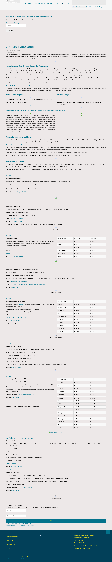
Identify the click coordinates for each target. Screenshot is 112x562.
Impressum (10, 540)
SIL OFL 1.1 (23, 558)
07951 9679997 (15, 490)
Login (8, 548)
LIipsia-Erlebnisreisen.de (16, 218)
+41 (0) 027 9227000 (17, 466)
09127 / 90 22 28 (15, 321)
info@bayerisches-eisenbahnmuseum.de (85, 545)
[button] (56, 35)
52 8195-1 (21, 304)
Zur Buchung (10, 195)
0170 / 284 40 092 (16, 367)
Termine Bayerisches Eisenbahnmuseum (24, 192)
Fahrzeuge (52, 3)
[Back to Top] (108, 532)
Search (10, 30)
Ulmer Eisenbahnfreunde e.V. (26, 394)
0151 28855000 (15, 397)
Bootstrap (8, 556)
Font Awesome (9, 558)
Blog (64, 3)
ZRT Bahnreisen (10, 254)
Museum (39, 3)
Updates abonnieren (56, 521)
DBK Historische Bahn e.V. (25, 487)
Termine (27, 3)
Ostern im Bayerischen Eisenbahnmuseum (19, 523)
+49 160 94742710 (16, 221)
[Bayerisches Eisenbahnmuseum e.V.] (13, 1)
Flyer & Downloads (12, 536)
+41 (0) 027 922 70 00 (17, 257)
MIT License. (39, 556)
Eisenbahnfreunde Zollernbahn (18, 281)
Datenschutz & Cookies (13, 544)
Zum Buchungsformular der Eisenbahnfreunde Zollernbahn (28, 284)
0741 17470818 (15, 287)
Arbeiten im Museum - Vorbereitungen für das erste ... (21, 525)
